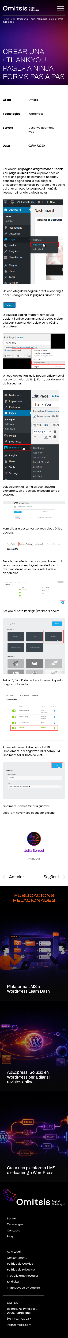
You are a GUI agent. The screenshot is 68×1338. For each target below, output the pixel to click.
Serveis (12, 1218)
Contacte (13, 1231)
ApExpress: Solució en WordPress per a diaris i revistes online (28, 1077)
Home (6, 18)
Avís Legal (14, 1252)
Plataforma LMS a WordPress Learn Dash (28, 988)
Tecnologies (15, 1224)
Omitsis (12, 1303)
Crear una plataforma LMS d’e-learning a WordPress (31, 1170)
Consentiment (17, 1258)
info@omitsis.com (19, 1325)
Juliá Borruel (34, 850)
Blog (13, 18)
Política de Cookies (20, 1264)
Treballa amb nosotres (23, 1276)
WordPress (35, 114)
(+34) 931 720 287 (19, 1319)
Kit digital (13, 1282)
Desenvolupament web (41, 130)
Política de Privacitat (21, 1270)
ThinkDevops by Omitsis (23, 1288)
